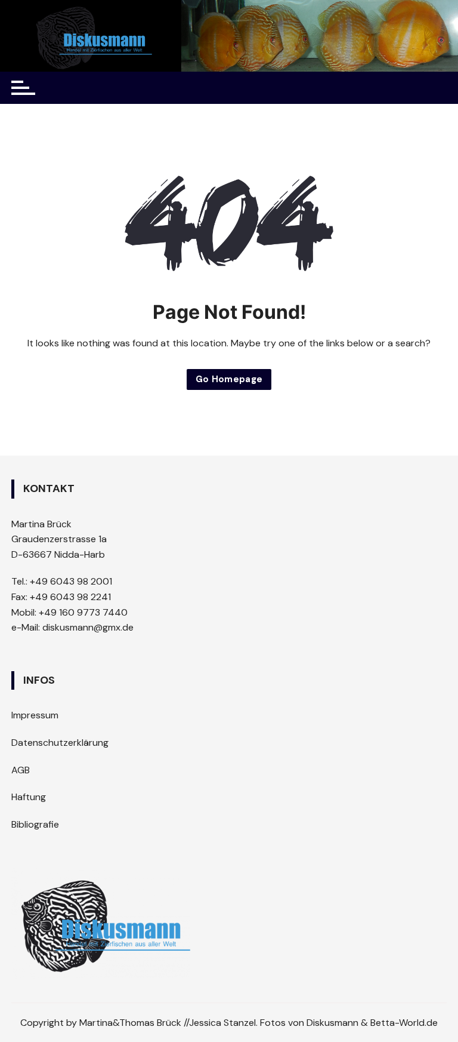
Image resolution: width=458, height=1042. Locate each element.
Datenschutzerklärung (60, 742)
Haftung (28, 797)
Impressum (34, 715)
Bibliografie (35, 824)
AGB (20, 770)
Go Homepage (229, 379)
